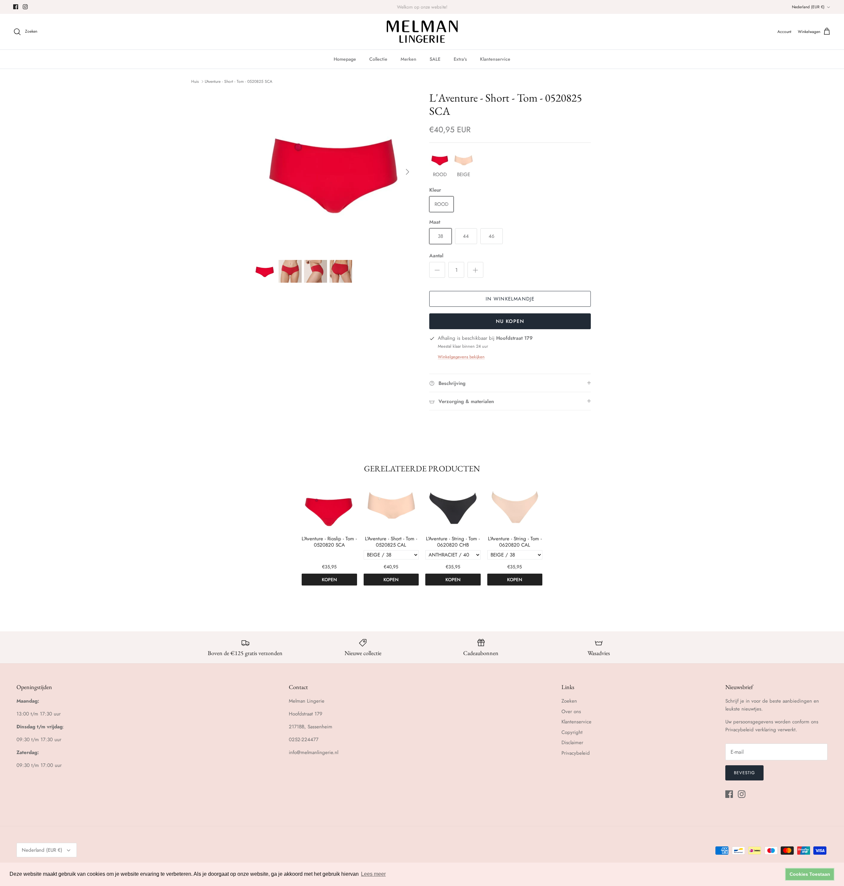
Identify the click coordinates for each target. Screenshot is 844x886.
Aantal (436, 255)
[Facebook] (15, 6)
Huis (195, 81)
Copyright (572, 732)
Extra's (460, 59)
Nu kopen (510, 321)
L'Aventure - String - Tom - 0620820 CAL (515, 542)
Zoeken (569, 701)
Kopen (329, 579)
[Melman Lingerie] (422, 31)
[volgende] (407, 172)
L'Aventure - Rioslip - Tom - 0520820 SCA (329, 542)
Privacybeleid (575, 753)
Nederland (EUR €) (808, 7)
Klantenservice (495, 59)
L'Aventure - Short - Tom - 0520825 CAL (391, 542)
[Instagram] (25, 6)
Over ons (571, 711)
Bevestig (744, 773)
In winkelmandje (510, 298)
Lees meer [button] (373, 874)
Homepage (345, 59)
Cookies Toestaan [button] (810, 874)
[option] (334, 172)
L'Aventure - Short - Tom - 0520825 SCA (238, 81)
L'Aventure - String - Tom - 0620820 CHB (453, 542)
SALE (435, 59)
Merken (408, 59)
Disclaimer (572, 742)
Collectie (378, 59)
